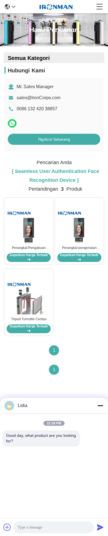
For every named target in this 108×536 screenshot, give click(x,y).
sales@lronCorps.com (38, 97)
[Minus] (100, 405)
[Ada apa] (12, 123)
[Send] (100, 527)
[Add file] (7, 527)
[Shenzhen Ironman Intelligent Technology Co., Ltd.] (56, 6)
